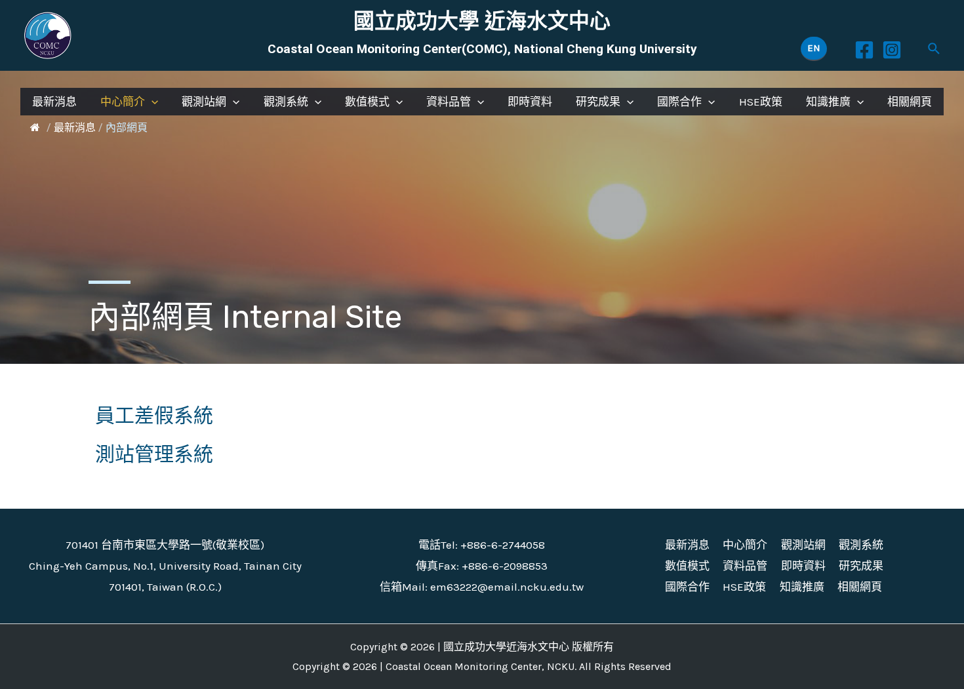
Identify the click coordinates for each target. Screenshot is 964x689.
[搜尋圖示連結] (934, 49)
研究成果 (598, 101)
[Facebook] (864, 50)
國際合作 (679, 101)
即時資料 (530, 101)
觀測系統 (286, 101)
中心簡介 (122, 101)
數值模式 (367, 101)
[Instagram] (892, 50)
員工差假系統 (154, 415)
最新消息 (54, 101)
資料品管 (448, 101)
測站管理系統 (154, 454)
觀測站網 (204, 101)
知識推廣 (828, 101)
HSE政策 (760, 101)
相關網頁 (909, 101)
